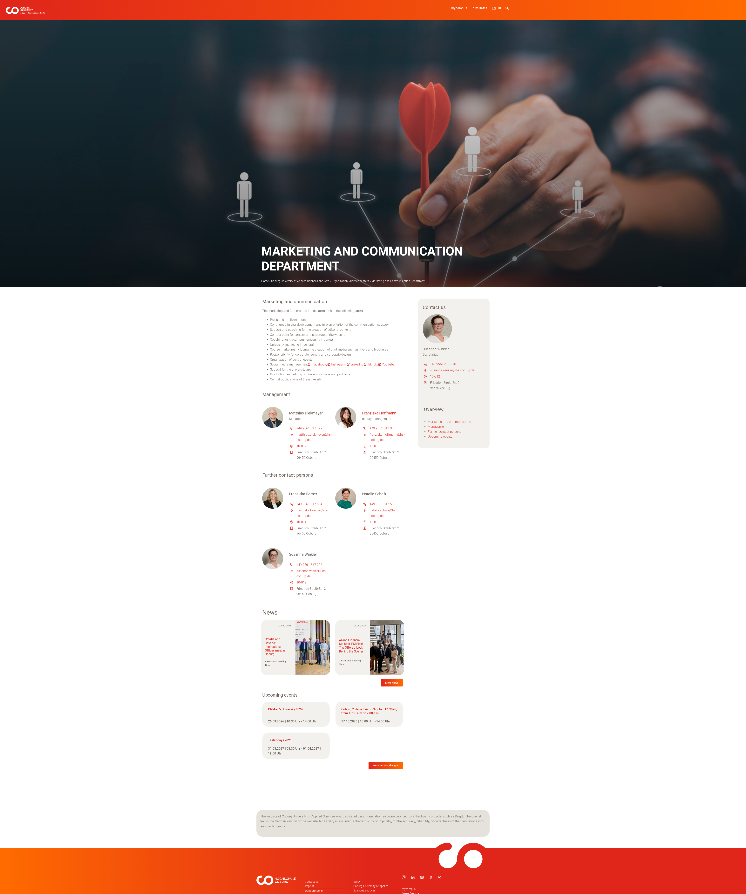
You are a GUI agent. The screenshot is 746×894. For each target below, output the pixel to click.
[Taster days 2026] (296, 746)
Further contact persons (444, 431)
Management (437, 426)
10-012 (301, 446)
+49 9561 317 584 (309, 504)
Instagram (338, 364)
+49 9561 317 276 (309, 565)
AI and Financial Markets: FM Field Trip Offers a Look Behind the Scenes (351, 645)
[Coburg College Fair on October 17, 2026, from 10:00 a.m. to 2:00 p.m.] (369, 714)
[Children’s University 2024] (296, 714)
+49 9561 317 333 (383, 428)
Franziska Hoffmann (379, 413)
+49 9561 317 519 (383, 504)
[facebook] (431, 877)
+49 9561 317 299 (309, 428)
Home (265, 281)
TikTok (372, 364)
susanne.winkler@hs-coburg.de (452, 370)
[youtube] (422, 877)
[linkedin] (413, 877)
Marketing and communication (449, 422)
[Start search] (508, 8)
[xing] (439, 877)
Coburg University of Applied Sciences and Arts (300, 281)
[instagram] (403, 877)
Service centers (359, 281)
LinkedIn (356, 364)
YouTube (388, 364)
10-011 (375, 446)
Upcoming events (440, 436)
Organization (340, 281)
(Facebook (318, 364)
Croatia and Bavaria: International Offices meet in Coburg (275, 646)
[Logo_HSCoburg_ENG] (25, 8)
